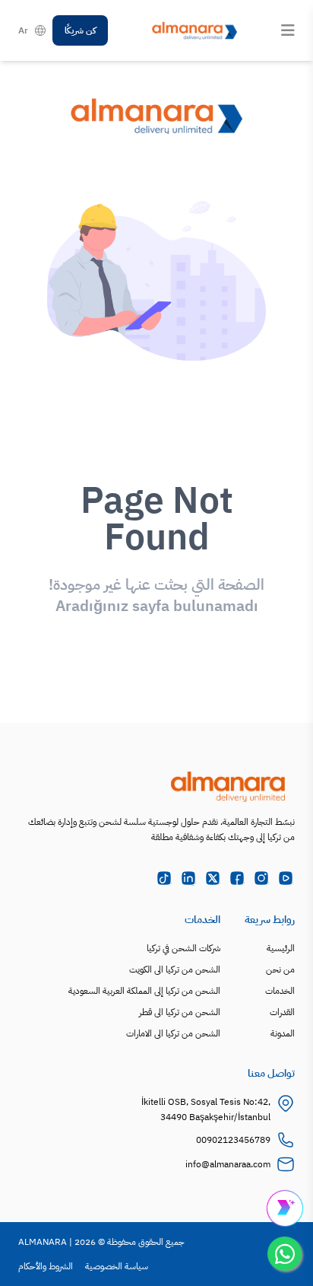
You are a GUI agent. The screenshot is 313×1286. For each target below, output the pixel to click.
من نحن (280, 969)
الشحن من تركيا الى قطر (179, 1012)
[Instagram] (261, 878)
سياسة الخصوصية (116, 1266)
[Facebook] (237, 878)
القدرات (282, 1012)
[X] (213, 878)
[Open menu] (288, 30)
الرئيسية (281, 948)
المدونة (282, 1033)
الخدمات (280, 991)
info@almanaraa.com (227, 1164)
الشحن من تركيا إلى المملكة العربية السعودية (144, 991)
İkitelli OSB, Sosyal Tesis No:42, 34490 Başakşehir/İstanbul (205, 1109)
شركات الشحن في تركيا (183, 948)
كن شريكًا (80, 30)
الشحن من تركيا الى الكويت (174, 969)
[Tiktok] (164, 878)
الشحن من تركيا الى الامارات (173, 1033)
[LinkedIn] (188, 878)
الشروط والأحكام (45, 1266)
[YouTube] (286, 878)
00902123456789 (233, 1140)
